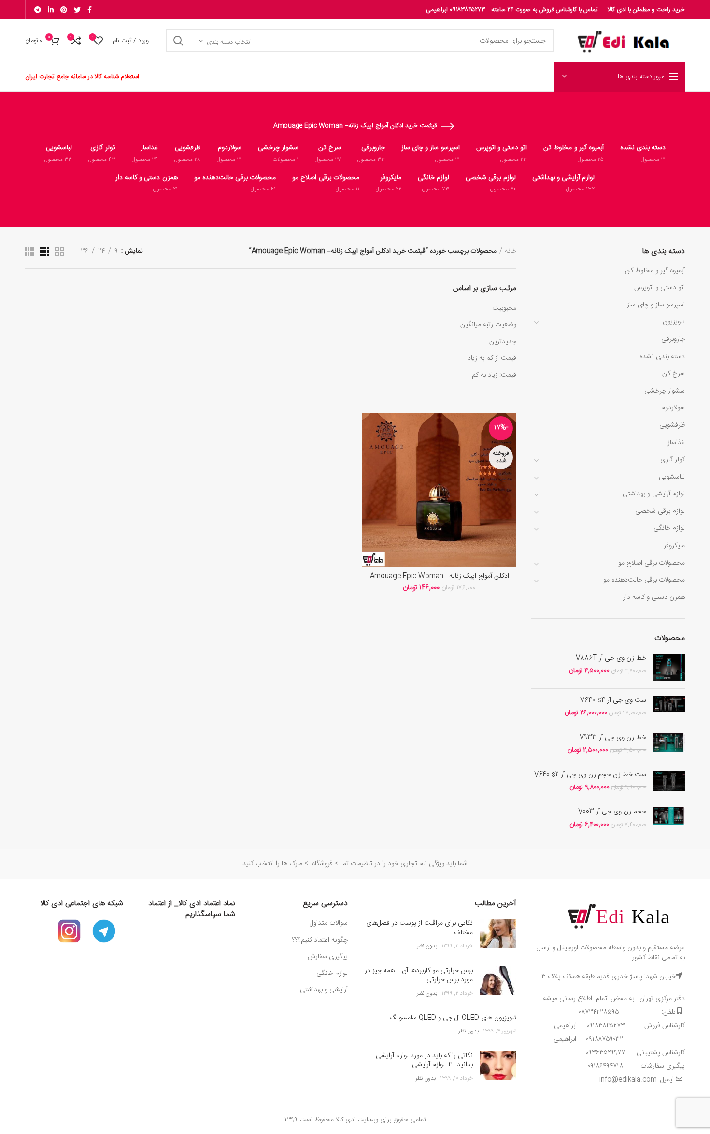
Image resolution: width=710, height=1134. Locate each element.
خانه (510, 251)
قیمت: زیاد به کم (494, 375)
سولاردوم (673, 408)
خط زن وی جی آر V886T (611, 658)
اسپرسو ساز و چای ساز (656, 305)
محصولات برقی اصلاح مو (651, 563)
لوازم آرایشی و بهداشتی (654, 494)
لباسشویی (672, 477)
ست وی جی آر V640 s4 (613, 700)
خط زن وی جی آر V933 (613, 737)
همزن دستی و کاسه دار (654, 597)
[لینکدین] (50, 9)
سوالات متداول (328, 923)
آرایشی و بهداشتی (324, 990)
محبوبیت (504, 308)
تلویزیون (674, 322)
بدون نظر (427, 946)
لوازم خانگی (669, 528)
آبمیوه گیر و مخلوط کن (655, 270)
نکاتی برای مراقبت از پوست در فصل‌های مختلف (419, 928)
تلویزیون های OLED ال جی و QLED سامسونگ (453, 1018)
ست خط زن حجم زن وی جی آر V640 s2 (590, 775)
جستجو (179, 40)
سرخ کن (673, 373)
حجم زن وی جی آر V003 (612, 811)
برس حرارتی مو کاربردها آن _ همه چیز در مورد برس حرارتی (419, 975)
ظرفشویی (672, 425)
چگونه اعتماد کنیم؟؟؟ (320, 940)
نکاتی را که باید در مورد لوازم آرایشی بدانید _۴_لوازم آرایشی (424, 1060)
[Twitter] (77, 9)
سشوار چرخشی (664, 391)
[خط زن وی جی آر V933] (669, 744)
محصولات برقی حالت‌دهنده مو (644, 580)
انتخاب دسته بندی (229, 42)
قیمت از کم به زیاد (492, 358)
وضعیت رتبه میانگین (488, 325)
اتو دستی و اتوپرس (659, 287)
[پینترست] (64, 9)
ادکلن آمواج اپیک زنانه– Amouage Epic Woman (439, 576)
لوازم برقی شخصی (660, 511)
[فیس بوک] (89, 9)
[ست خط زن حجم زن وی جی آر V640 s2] (669, 782)
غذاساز (676, 443)
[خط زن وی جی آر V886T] (669, 667)
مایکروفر (674, 546)
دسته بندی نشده (662, 357)
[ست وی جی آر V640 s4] (669, 707)
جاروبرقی (673, 339)
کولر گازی (672, 459)
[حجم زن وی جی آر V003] (669, 818)
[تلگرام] (37, 9)
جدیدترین (502, 342)
